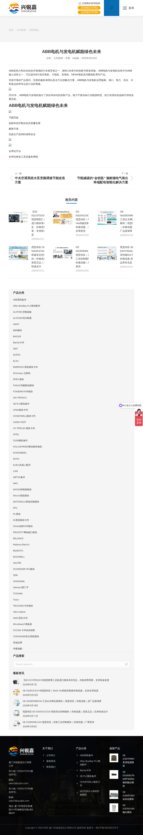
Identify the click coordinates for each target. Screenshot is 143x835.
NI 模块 (17, 513)
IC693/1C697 (19, 422)
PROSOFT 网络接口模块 (25, 532)
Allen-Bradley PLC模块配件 (26, 305)
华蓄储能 (17, 648)
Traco (16, 599)
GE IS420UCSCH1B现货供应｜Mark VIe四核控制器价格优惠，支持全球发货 (85, 221)
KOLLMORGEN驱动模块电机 (27, 446)
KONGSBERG (19, 452)
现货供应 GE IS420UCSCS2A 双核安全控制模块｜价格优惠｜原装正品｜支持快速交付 (40, 257)
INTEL (16, 434)
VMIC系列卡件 (20, 618)
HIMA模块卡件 (20, 409)
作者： (72, 58)
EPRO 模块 (18, 379)
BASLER (17, 336)
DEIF (15, 348)
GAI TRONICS (20, 397)
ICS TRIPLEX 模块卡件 (24, 428)
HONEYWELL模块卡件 (24, 416)
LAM (15, 471)
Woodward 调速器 (22, 624)
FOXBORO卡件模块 (23, 391)
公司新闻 (58, 58)
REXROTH (18, 550)
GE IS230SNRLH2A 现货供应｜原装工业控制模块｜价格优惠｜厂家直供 (84, 257)
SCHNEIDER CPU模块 (24, 569)
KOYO (16, 458)
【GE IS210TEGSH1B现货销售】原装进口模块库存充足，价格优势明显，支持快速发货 (40, 223)
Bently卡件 (18, 342)
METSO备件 (19, 477)
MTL (15, 507)
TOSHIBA (17, 593)
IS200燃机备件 (20, 440)
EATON (16, 354)
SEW (15, 575)
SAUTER (17, 562)
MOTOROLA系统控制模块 (26, 501)
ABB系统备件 (19, 299)
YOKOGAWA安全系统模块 (26, 636)
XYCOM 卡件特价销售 (24, 630)
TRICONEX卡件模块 (23, 605)
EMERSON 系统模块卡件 (25, 367)
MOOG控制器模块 (22, 489)
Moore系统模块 (21, 495)
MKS (15, 483)
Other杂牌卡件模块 (23, 526)
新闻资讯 (50, 761)
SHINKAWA (19, 581)
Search (126, 664)
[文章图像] (18, 218)
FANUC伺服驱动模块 (23, 385)
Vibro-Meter (19, 611)
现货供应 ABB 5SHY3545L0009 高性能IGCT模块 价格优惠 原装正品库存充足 (129, 255)
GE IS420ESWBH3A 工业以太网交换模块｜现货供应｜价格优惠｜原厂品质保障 (129, 221)
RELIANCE (18, 538)
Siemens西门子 (21, 587)
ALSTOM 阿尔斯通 (22, 318)
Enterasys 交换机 (22, 373)
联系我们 (50, 766)
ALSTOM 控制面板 (22, 311)
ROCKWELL (19, 556)
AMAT (16, 324)
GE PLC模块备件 (21, 403)
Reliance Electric (21, 544)
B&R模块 (17, 330)
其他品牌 (17, 642)
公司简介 (50, 755)
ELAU (15, 360)
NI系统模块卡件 (21, 520)
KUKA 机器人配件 (22, 464)
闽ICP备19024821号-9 (107, 827)
